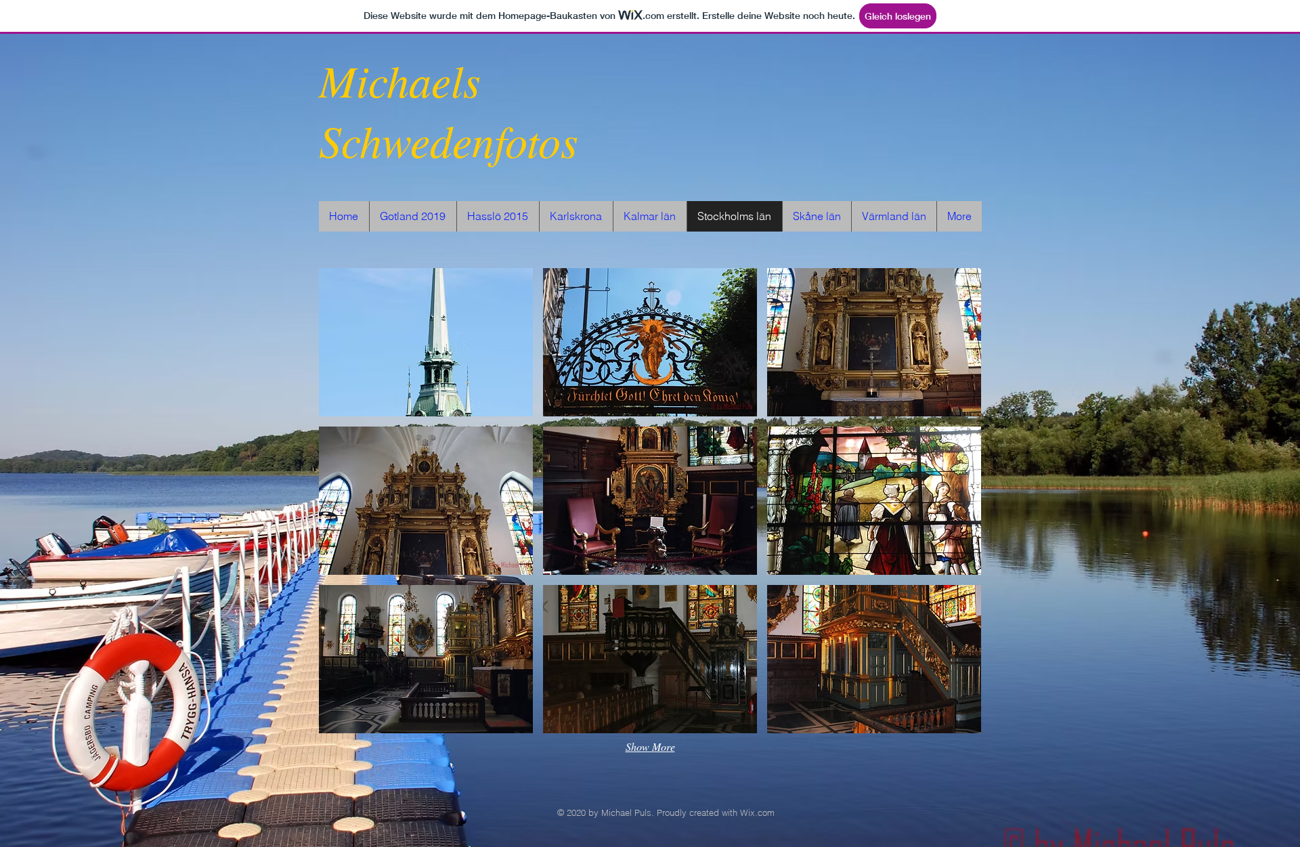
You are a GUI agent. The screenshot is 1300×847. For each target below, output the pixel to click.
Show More (650, 746)
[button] (426, 342)
